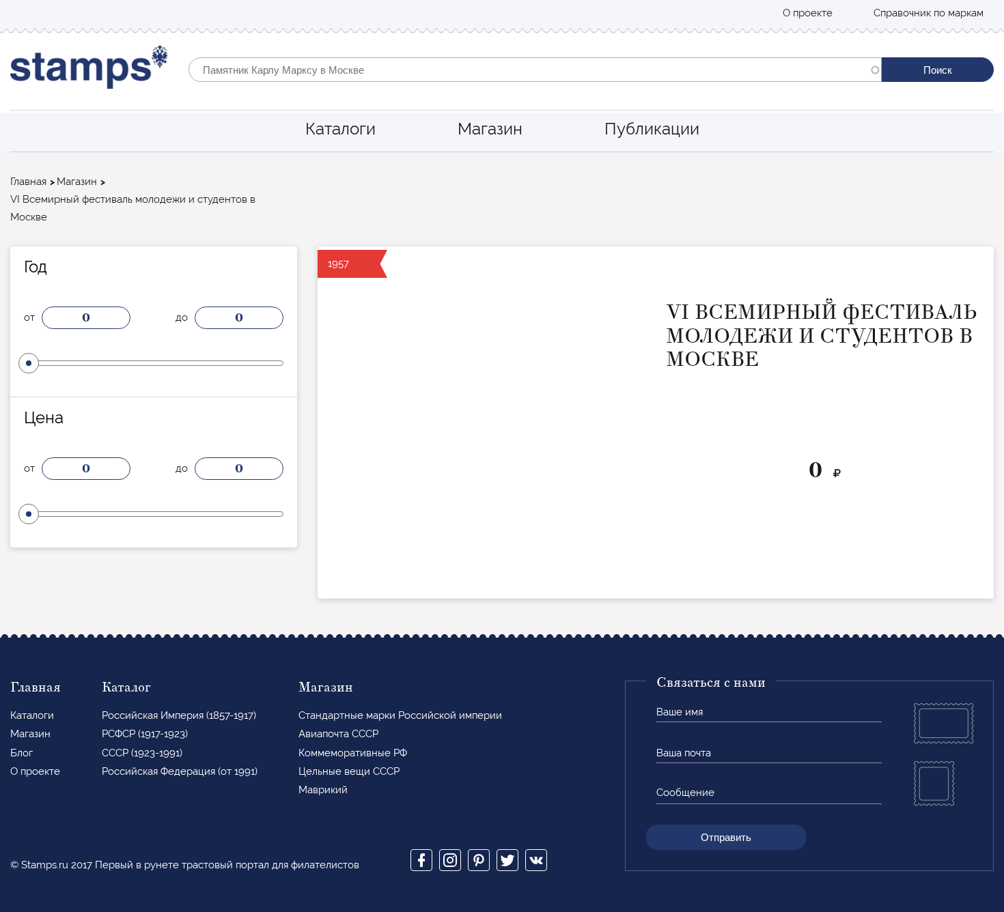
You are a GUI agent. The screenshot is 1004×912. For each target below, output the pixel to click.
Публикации (651, 129)
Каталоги (340, 129)
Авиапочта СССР (338, 734)
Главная (28, 181)
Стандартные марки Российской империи (400, 715)
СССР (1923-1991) (142, 753)
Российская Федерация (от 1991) (179, 771)
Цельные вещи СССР (349, 771)
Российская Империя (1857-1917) (179, 715)
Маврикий (323, 790)
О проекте (808, 13)
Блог (21, 753)
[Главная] (89, 70)
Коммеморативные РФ (352, 753)
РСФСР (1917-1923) (145, 734)
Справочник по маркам (929, 13)
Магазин (490, 129)
